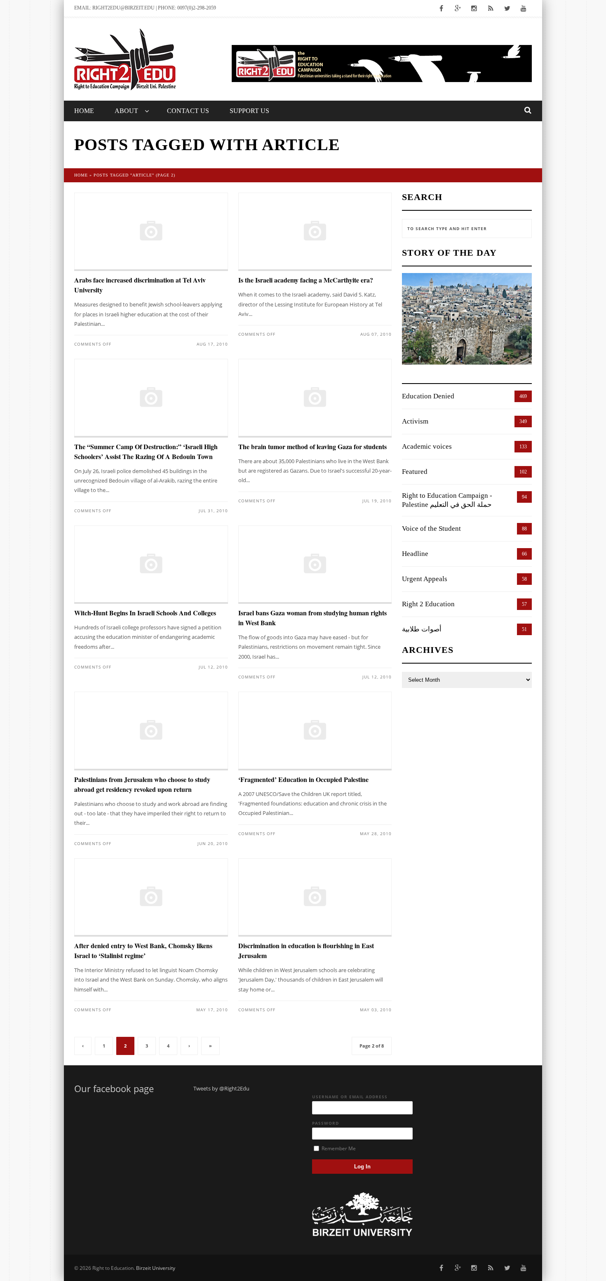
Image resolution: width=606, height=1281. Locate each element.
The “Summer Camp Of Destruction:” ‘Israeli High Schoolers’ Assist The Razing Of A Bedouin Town (146, 451)
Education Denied (428, 396)
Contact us (188, 110)
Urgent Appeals (424, 579)
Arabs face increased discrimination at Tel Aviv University (140, 284)
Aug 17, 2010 (212, 344)
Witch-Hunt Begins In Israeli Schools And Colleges (145, 612)
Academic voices (427, 446)
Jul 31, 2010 (213, 510)
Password (325, 1123)
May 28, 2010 (376, 833)
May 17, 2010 (212, 1010)
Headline (415, 554)
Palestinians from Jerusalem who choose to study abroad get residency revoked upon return (142, 784)
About (126, 110)
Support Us (249, 110)
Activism (415, 421)
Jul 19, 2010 (377, 501)
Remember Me (338, 1148)
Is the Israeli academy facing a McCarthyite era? (305, 280)
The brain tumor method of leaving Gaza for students (312, 446)
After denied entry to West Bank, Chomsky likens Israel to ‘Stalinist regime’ (143, 950)
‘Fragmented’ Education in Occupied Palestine (303, 779)
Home (84, 110)
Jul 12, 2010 (213, 667)
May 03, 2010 (376, 1010)
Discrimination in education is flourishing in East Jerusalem (306, 950)
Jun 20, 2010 (212, 843)
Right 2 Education (428, 604)
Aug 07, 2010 (376, 334)
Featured (414, 472)
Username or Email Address (350, 1097)
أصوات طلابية (422, 629)
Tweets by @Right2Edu (221, 1088)
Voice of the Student (431, 528)
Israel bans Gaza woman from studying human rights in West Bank (312, 617)
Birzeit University (155, 1268)
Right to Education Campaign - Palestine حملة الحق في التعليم (447, 500)
